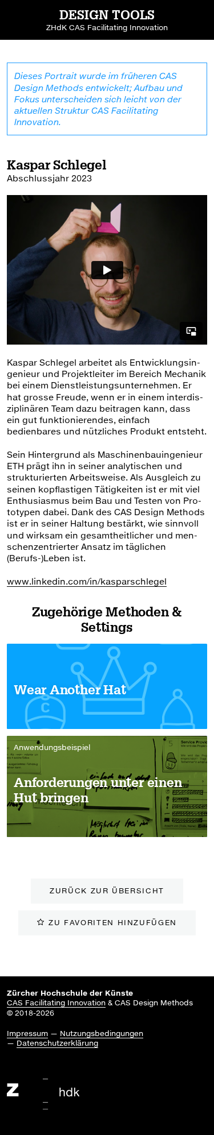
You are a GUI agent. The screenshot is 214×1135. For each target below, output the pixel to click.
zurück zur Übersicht (107, 890)
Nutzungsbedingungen (101, 1033)
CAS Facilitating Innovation (56, 1002)
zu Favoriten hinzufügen (113, 922)
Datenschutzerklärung (57, 1042)
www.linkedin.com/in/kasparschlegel (87, 581)
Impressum (27, 1033)
